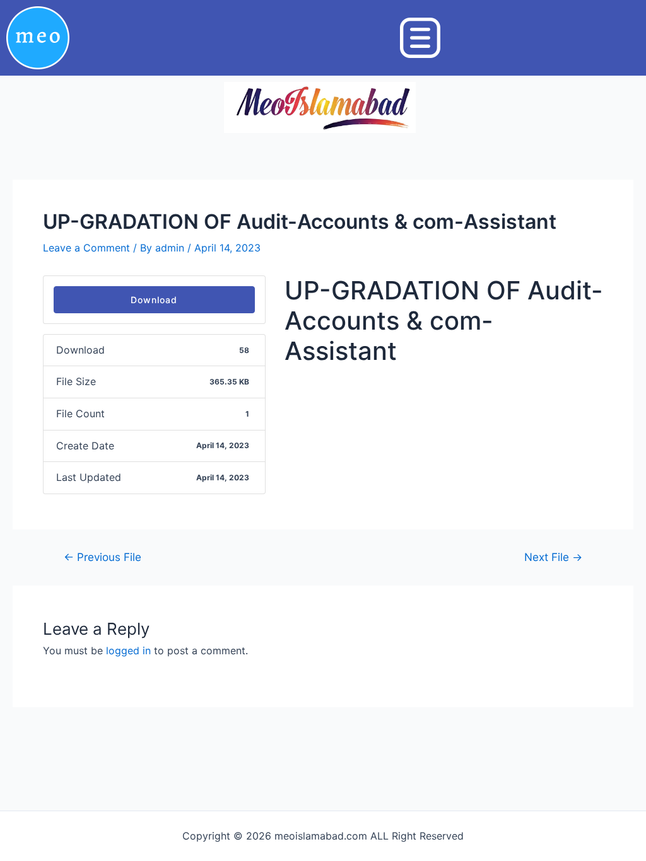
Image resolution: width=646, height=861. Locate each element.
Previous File (102, 557)
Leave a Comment (86, 247)
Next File (553, 557)
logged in (128, 650)
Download (154, 299)
